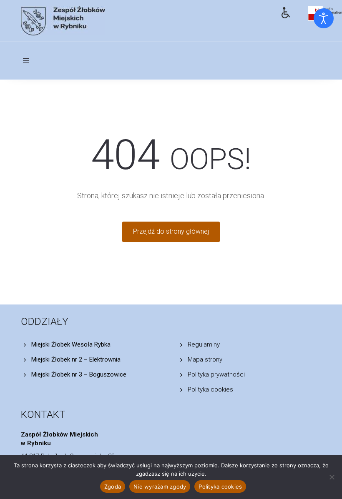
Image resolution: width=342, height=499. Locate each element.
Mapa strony (205, 359)
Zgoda (112, 486)
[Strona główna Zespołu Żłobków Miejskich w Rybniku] (145, 20)
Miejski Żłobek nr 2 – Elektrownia (76, 359)
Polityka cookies (210, 389)
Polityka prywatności (216, 374)
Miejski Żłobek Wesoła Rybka (71, 344)
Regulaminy (204, 344)
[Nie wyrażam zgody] (331, 477)
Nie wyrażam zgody (159, 486)
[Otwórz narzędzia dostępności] (324, 18)
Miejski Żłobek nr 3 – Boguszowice (78, 374)
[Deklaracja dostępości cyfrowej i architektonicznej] (288, 11)
